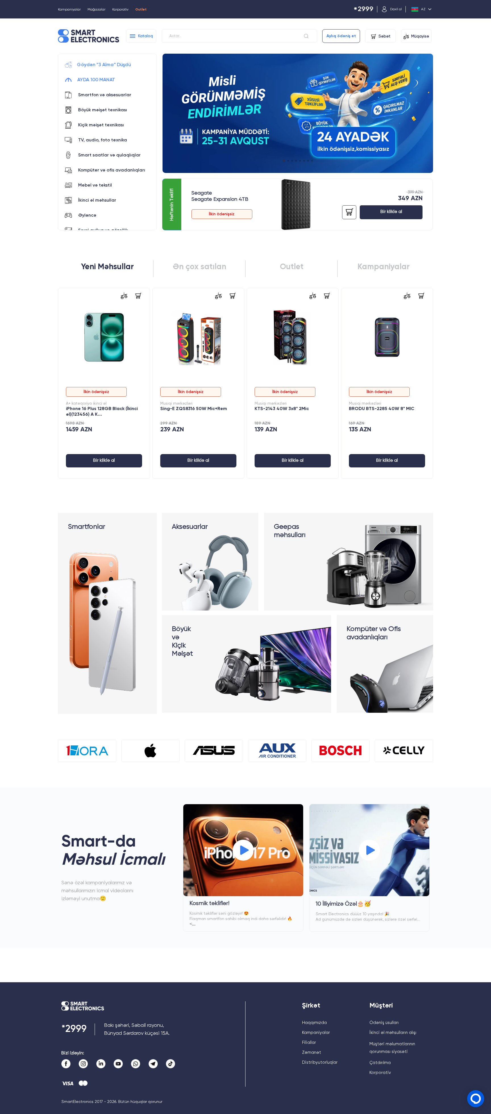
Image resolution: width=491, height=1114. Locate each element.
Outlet (141, 9)
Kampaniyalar (69, 9)
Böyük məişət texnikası (102, 110)
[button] (283, 161)
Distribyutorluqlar (320, 1062)
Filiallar (309, 1042)
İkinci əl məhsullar (97, 200)
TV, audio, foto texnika (102, 140)
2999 (363, 9)
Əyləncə (87, 215)
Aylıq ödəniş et (341, 36)
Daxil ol (396, 9)
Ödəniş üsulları (384, 1023)
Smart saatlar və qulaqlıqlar (109, 155)
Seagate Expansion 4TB (220, 199)
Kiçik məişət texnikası (101, 125)
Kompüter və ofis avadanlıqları (111, 170)
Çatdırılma (380, 1063)
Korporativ (120, 9)
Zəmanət (311, 1052)
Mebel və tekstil (95, 185)
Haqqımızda (314, 1023)
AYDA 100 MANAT (96, 80)
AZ (423, 9)
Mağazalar (96, 9)
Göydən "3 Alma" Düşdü (104, 65)
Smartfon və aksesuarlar (104, 95)
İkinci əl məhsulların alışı (392, 1033)
